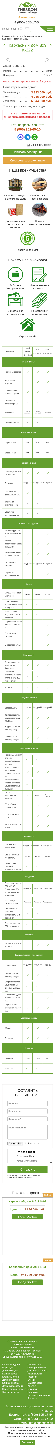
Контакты (32, 1398)
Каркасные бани (10, 1376)
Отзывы (32, 1379)
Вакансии (32, 1389)
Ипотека (32, 1386)
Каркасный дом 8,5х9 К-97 (27, 1201)
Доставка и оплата (37, 1370)
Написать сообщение (27, 152)
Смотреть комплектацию (27, 160)
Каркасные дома (11, 1364)
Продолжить (27, 1442)
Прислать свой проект (14, 1389)
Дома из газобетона (12, 1386)
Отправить (27, 1169)
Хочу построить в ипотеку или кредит (24, 106)
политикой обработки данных (20, 1177)
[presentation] (8, 60)
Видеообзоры (35, 1383)
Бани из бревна (10, 1383)
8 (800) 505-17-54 (27, 22)
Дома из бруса (10, 1370)
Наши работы (35, 1373)
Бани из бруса (9, 1373)
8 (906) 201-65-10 (27, 129)
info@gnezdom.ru (41, 1423)
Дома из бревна (10, 1379)
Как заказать (34, 1364)
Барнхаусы (8, 1367)
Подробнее (27, 1216)
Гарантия (32, 1376)
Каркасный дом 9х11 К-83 (27, 1266)
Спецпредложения (37, 1367)
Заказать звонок (27, 17)
